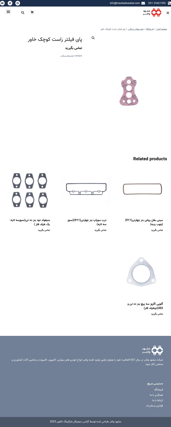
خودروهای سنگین (67, 56)
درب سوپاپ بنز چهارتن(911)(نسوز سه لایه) (86, 222)
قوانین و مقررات (154, 406)
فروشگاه (158, 390)
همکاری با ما (156, 395)
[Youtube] (2, 3)
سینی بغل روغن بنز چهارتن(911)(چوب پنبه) (144, 222)
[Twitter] (10, 3)
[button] (23, 12)
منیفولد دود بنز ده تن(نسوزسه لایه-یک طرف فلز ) (30, 222)
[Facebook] (17, 3)
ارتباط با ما (157, 400)
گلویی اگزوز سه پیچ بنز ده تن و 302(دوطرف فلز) (145, 306)
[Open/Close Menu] (168, 13)
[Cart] (32, 12)
